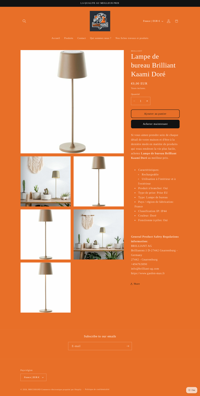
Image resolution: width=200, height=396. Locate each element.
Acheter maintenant (155, 123)
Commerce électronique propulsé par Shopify (61, 389)
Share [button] (137, 283)
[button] (24, 21)
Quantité (135, 94)
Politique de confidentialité (97, 389)
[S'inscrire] (128, 346)
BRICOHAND (34, 389)
